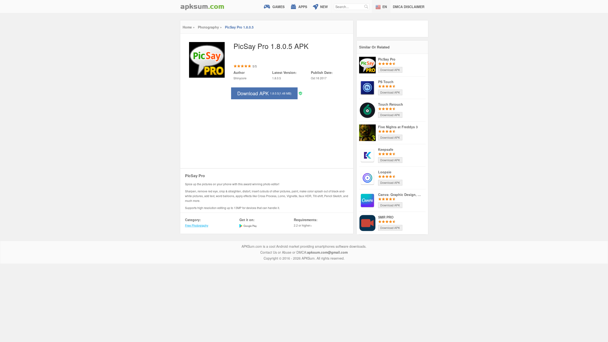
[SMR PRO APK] (367, 222)
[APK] (202, 6)
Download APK (264, 93)
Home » (189, 27)
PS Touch (386, 81)
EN (384, 6)
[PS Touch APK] (367, 87)
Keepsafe (385, 149)
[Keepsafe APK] (367, 154)
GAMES (278, 6)
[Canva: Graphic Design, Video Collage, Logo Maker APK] (367, 200)
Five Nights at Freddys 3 (398, 126)
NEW (324, 6)
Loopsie (384, 172)
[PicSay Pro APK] (367, 64)
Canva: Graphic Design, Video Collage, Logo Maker (399, 194)
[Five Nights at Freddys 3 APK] (367, 132)
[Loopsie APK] (367, 177)
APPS (302, 6)
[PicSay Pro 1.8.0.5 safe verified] (300, 93)
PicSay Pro (386, 59)
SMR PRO (386, 217)
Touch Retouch (390, 104)
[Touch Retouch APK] (367, 109)
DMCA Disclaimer (408, 6)
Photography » (210, 27)
